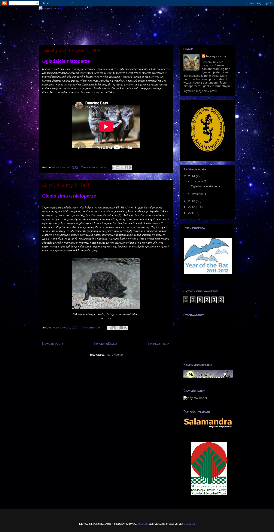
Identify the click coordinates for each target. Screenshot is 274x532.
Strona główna (105, 343)
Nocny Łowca (216, 56)
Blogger (189, 524)
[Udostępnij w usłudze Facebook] (126, 167)
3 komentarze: (92, 327)
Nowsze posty (52, 343)
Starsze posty (158, 343)
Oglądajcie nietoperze (66, 61)
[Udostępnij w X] (122, 167)
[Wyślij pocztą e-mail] (114, 167)
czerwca (198, 181)
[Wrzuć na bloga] (118, 167)
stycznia (198, 193)
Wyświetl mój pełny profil (200, 91)
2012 (192, 206)
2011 (191, 212)
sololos (143, 524)
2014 (192, 176)
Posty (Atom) (114, 355)
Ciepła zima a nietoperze (69, 196)
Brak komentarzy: (93, 167)
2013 (192, 201)
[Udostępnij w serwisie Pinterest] (130, 167)
